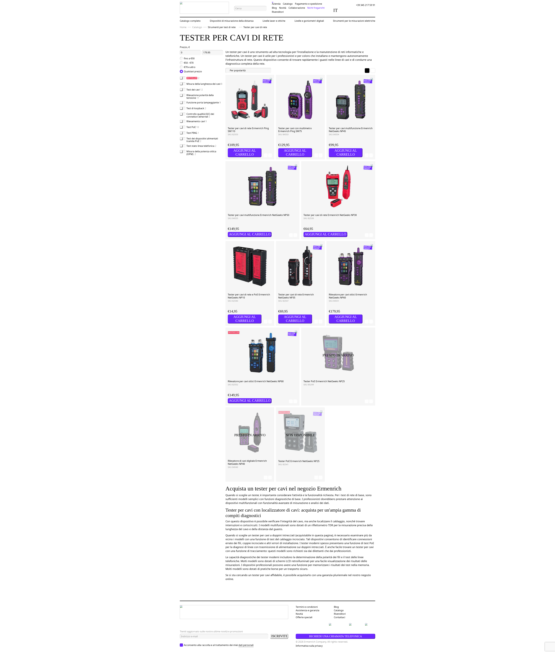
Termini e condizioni (307, 606)
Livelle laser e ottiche (274, 20)
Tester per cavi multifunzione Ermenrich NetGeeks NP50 (258, 215)
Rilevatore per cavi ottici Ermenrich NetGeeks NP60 (348, 296)
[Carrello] (361, 10)
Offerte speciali (304, 617)
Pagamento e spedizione (308, 3)
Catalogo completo (190, 20)
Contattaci (339, 617)
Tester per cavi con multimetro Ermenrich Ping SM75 (295, 130)
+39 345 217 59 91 (365, 5)
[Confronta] (345, 10)
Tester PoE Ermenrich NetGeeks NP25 (324, 381)
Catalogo (288, 3)
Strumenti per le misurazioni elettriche (354, 20)
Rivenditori (278, 11)
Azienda (276, 3)
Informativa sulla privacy (309, 645)
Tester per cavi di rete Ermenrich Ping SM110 (248, 130)
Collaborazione (296, 7)
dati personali (246, 645)
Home (183, 27)
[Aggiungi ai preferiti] (266, 155)
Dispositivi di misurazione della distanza (232, 20)
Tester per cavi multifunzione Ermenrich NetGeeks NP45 (351, 130)
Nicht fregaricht (316, 7)
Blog (274, 7)
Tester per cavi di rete (255, 27)
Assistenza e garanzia (307, 610)
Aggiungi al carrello (244, 152)
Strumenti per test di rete (222, 27)
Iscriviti (279, 636)
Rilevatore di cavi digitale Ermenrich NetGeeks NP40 (247, 462)
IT (335, 10)
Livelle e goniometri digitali (309, 20)
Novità (282, 7)
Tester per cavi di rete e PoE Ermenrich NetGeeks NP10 (249, 296)
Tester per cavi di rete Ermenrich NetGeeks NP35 (296, 296)
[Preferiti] (353, 10)
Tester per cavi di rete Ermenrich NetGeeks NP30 (330, 215)
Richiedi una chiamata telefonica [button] (335, 636)
